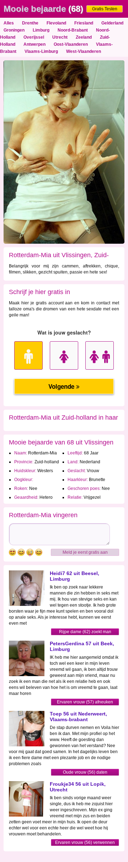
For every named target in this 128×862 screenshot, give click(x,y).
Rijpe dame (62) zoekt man (85, 631)
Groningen (14, 30)
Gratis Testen (104, 8)
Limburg (41, 30)
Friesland (83, 23)
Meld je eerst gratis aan (85, 552)
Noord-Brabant (73, 30)
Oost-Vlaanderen (71, 44)
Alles (9, 23)
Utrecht (60, 37)
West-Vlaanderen (83, 51)
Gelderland (112, 23)
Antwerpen (34, 44)
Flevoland (56, 23)
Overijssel (33, 37)
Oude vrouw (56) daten (85, 772)
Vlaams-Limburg (41, 51)
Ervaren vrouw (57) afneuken (85, 702)
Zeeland (84, 37)
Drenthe (30, 23)
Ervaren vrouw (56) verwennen (85, 842)
